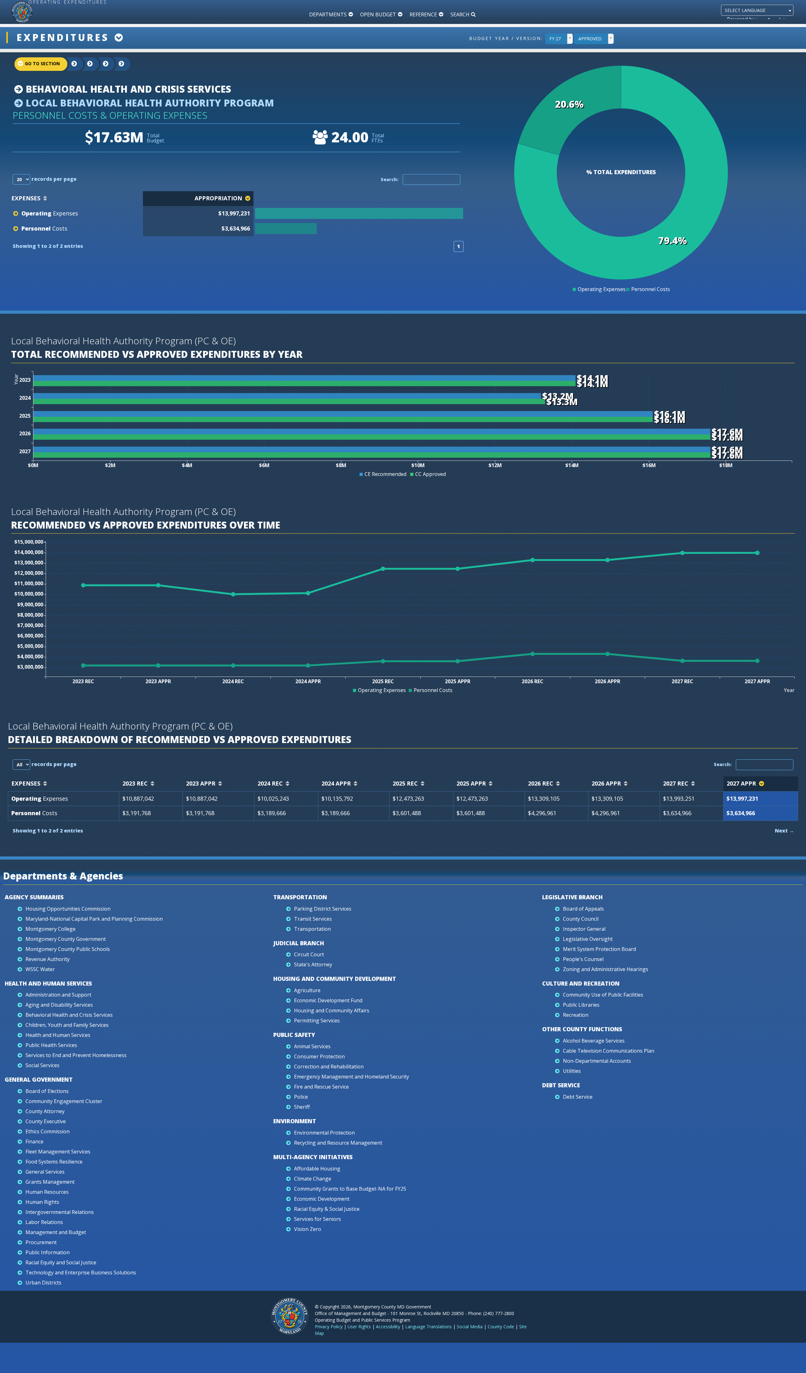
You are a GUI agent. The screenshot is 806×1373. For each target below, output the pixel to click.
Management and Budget (56, 1232)
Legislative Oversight (588, 938)
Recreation (575, 1014)
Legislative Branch (572, 897)
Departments (328, 14)
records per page (53, 178)
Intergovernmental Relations (60, 1212)
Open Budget (378, 14)
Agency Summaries (34, 897)
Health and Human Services (48, 983)
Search (460, 14)
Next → (784, 830)
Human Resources (47, 1191)
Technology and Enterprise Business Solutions (81, 1272)
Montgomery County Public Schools (68, 949)
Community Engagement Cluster (64, 1101)
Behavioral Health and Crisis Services (127, 89)
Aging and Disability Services (59, 1004)
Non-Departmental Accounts (597, 1060)
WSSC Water (40, 969)
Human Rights (42, 1202)
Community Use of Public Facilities (603, 994)
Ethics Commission (48, 1131)
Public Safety (294, 1034)
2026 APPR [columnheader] (606, 783)
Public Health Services (51, 1045)
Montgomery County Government (66, 938)
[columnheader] (359, 198)
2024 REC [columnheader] (270, 783)
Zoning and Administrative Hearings (605, 969)
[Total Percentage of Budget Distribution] (358, 213)
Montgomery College (51, 928)
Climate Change (312, 1178)
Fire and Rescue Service (321, 1086)
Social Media (470, 1327)
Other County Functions (582, 1029)
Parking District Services (322, 908)
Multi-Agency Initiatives (313, 1157)
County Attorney (45, 1111)
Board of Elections (47, 1091)
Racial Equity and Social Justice (61, 1262)
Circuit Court (309, 954)
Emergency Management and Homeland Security (351, 1076)
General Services (45, 1171)
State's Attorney (313, 964)
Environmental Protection (324, 1132)
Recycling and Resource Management (338, 1142)
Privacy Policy (329, 1327)
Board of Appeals (583, 908)
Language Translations (428, 1327)
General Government (39, 1079)
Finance (34, 1141)
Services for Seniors (317, 1219)
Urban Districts (43, 1282)
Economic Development (321, 1198)
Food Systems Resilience (54, 1161)
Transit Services (313, 918)
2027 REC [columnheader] (675, 783)
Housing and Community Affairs (331, 1010)
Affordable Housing (317, 1168)
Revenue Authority (48, 959)
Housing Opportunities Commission (68, 908)
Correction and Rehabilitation (329, 1066)
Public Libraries (581, 1004)
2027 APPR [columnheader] (741, 783)
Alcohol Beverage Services (594, 1040)
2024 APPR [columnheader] (336, 783)
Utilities (572, 1070)
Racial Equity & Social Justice (327, 1208)
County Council (581, 918)
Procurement (41, 1242)
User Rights (359, 1327)
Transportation (300, 897)
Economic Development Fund (328, 1000)
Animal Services (312, 1046)
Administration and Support (58, 994)
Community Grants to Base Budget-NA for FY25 (350, 1188)
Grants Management (50, 1181)
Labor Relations (44, 1222)
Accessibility (388, 1327)
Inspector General (584, 928)
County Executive (46, 1121)
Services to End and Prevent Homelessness (76, 1055)
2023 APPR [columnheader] (200, 783)
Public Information (48, 1252)
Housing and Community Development (334, 978)
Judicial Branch (298, 943)
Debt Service (561, 1085)
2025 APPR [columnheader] (471, 783)
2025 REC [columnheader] (405, 783)
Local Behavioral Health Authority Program (148, 102)
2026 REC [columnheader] (540, 783)
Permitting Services (317, 1020)
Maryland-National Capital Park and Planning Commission (94, 918)
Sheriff (302, 1106)
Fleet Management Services (58, 1151)
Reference (423, 14)
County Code (501, 1327)
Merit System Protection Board (599, 949)
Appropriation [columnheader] (218, 198)
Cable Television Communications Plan (608, 1050)
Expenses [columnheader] (25, 198)
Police (301, 1096)
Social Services (43, 1065)
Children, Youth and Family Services (67, 1024)
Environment (294, 1121)
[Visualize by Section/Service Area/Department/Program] (116, 64)
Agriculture (307, 990)
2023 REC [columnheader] (135, 783)
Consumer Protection (319, 1056)
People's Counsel (583, 959)
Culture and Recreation (581, 983)
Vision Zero (307, 1229)
